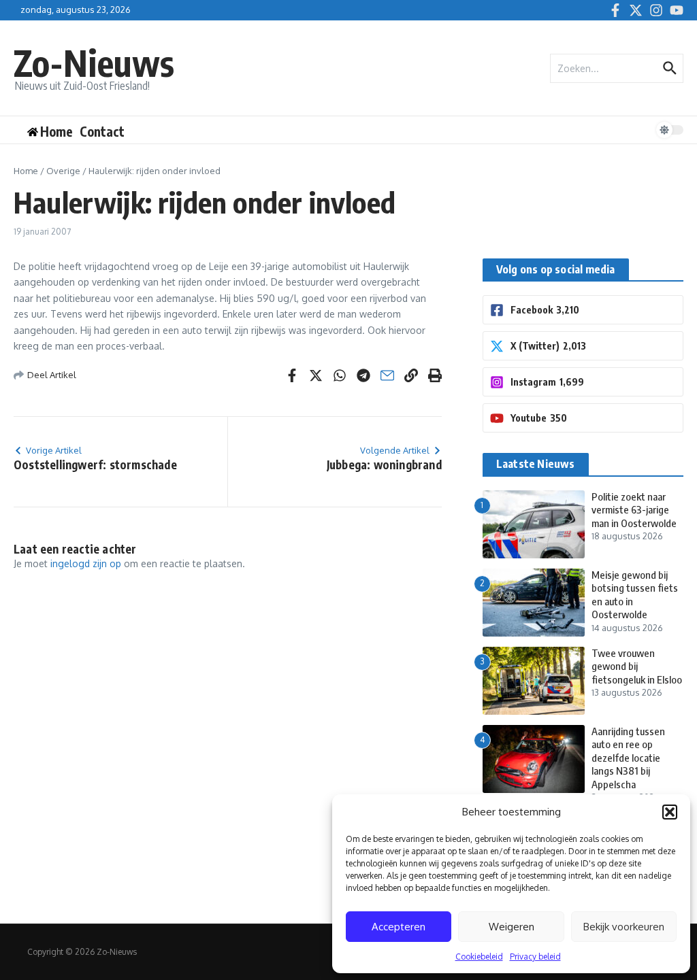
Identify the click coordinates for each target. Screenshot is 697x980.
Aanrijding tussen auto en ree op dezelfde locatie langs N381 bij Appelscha (628, 757)
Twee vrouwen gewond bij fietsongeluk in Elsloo (636, 666)
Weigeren (511, 926)
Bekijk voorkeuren (623, 926)
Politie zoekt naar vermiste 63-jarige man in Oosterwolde (634, 509)
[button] (670, 812)
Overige (63, 170)
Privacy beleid (535, 956)
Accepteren (398, 926)
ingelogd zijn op (85, 563)
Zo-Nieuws (94, 62)
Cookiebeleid (479, 956)
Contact (102, 131)
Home (26, 170)
